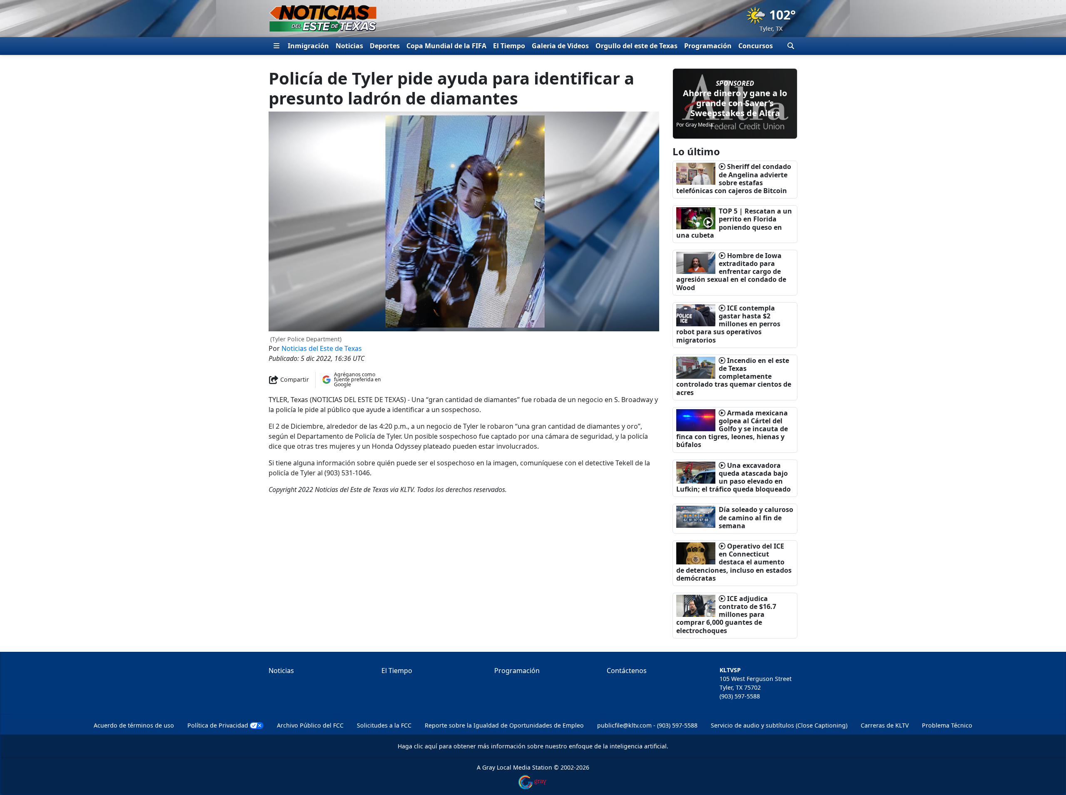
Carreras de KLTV (885, 725)
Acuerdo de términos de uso (134, 725)
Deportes (385, 45)
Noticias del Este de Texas (321, 348)
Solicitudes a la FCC (384, 725)
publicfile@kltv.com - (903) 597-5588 (647, 725)
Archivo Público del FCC (310, 725)
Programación (708, 45)
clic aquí (425, 746)
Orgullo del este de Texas (636, 45)
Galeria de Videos (560, 45)
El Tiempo (509, 45)
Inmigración (308, 45)
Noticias (349, 45)
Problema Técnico (947, 725)
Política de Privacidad (217, 725)
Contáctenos (627, 670)
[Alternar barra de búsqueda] (790, 45)
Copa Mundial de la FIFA (446, 45)
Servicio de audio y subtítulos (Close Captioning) (779, 725)
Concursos (755, 45)
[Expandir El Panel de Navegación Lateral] (276, 45)
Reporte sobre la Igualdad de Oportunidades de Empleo (504, 725)
